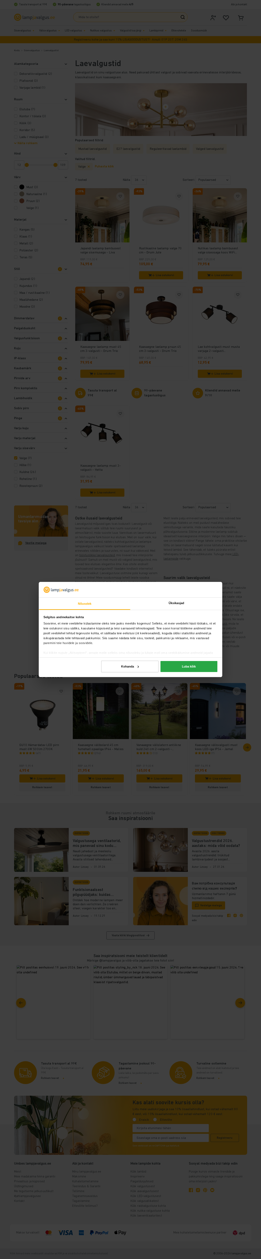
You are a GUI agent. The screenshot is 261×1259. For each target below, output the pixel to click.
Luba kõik (189, 666)
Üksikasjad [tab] (176, 603)
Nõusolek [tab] (85, 603)
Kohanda (127, 666)
